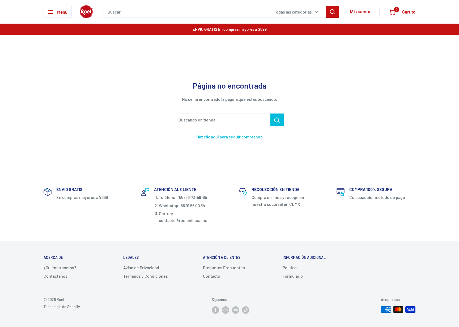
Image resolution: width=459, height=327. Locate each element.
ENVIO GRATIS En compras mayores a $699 (230, 29)
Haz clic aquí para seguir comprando (229, 136)
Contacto (211, 275)
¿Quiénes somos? (60, 267)
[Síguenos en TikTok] (245, 310)
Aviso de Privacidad (141, 267)
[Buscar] (332, 12)
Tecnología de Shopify (62, 306)
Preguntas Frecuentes (224, 267)
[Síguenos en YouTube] (235, 310)
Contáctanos (55, 275)
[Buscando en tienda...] (277, 120)
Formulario (293, 275)
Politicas (291, 267)
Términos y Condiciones (145, 275)
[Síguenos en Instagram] (225, 310)
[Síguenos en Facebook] (215, 310)
